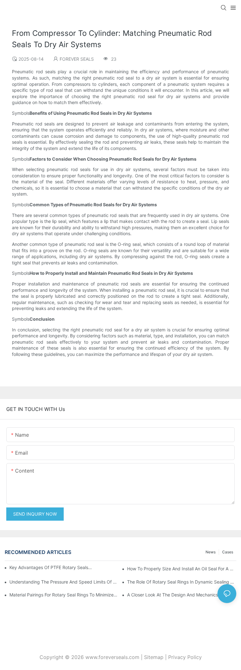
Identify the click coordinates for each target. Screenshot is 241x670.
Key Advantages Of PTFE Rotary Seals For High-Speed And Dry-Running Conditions (51, 567)
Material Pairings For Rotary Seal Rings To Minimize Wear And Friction (64, 594)
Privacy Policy (185, 657)
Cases (227, 552)
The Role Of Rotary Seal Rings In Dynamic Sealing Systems (181, 581)
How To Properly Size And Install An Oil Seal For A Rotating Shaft (181, 568)
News (211, 552)
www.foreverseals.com (112, 657)
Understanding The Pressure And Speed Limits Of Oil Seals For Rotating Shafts (64, 581)
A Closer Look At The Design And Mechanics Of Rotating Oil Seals (181, 594)
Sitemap (153, 657)
